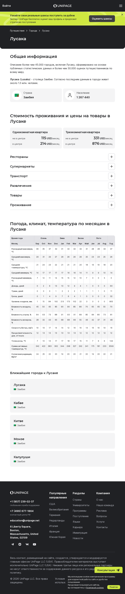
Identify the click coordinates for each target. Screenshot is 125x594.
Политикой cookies (95, 588)
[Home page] (62, 5)
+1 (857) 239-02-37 (22, 501)
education (24, 520)
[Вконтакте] (27, 544)
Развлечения (20, 186)
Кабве (18, 403)
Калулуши (22, 457)
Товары (16, 195)
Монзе (19, 439)
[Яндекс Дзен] (19, 544)
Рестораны (19, 157)
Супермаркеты (22, 166)
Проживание (20, 205)
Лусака (19, 385)
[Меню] (119, 5)
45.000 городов (44, 64)
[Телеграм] (12, 544)
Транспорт (19, 176)
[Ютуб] (34, 544)
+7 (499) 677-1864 (22, 511)
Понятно (114, 587)
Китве (18, 421)
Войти (6, 5)
